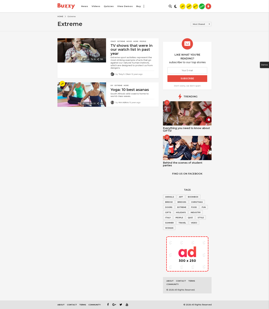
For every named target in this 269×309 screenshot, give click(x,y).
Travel (182, 223)
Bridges (182, 202)
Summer (169, 223)
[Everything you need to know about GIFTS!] (187, 113)
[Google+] (114, 304)
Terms (191, 281)
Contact (181, 281)
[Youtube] (127, 304)
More (135, 41)
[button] (144, 6)
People (143, 41)
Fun (204, 207)
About (170, 281)
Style (201, 217)
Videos (96, 6)
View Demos (125, 6)
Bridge (169, 202)
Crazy (113, 41)
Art (181, 197)
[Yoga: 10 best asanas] (81, 94)
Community (172, 284)
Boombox (193, 197)
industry (196, 212)
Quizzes (109, 6)
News (84, 6)
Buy (138, 6)
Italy (168, 217)
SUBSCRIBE (187, 78)
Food (194, 207)
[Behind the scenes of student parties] (187, 148)
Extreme (121, 41)
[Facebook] (108, 304)
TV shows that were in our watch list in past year (132, 49)
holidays (181, 212)
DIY (112, 85)
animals (169, 197)
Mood (129, 41)
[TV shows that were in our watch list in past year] (81, 50)
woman (169, 228)
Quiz (190, 217)
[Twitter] (121, 304)
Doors (168, 207)
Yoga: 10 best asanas (130, 89)
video (194, 223)
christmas (197, 202)
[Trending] (208, 6)
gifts (168, 212)
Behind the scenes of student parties (182, 164)
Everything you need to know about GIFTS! (186, 129)
